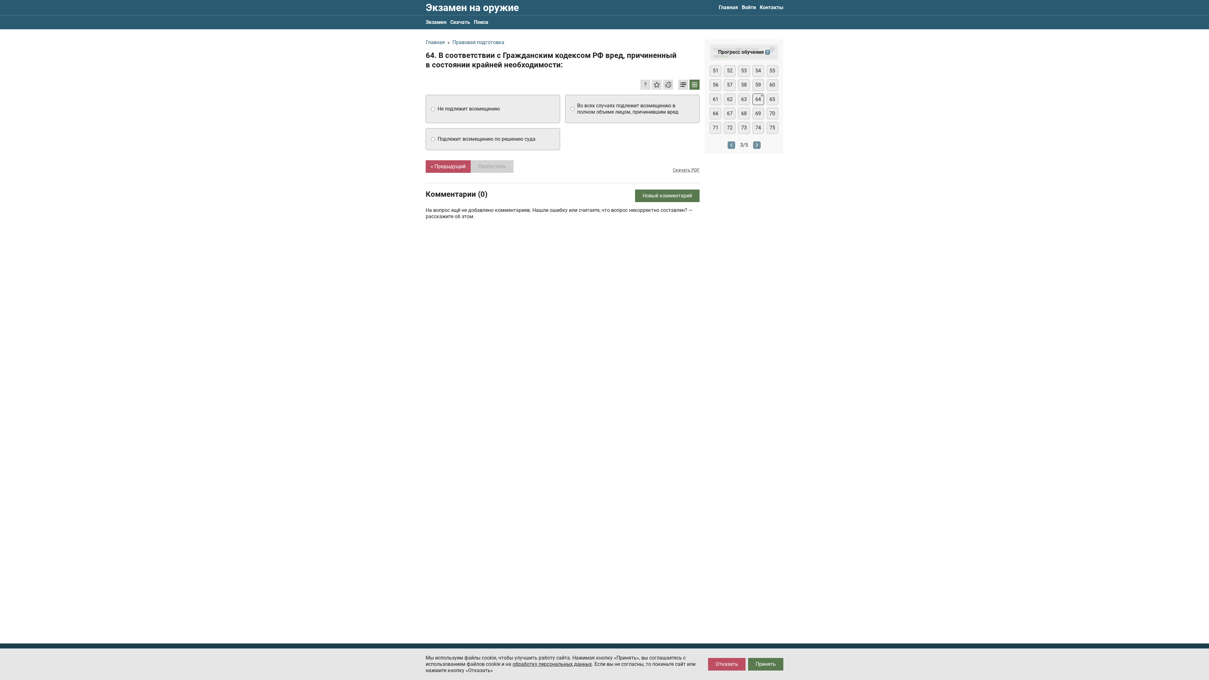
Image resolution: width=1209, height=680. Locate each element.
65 (772, 99)
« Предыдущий (448, 166)
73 (744, 128)
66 (715, 113)
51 (715, 71)
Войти (749, 7)
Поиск (481, 22)
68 (744, 113)
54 (758, 71)
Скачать (460, 22)
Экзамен (436, 22)
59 (758, 85)
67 (730, 113)
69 (758, 113)
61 (715, 99)
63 (744, 99)
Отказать (727, 664)
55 (772, 71)
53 (744, 71)
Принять (766, 664)
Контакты (771, 7)
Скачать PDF (686, 170)
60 (772, 85)
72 (730, 128)
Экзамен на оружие (472, 8)
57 (730, 85)
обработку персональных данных (552, 664)
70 (772, 113)
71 (715, 128)
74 (758, 128)
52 (730, 71)
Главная (728, 7)
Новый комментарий (667, 196)
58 (744, 85)
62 (730, 99)
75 (772, 128)
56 (715, 85)
